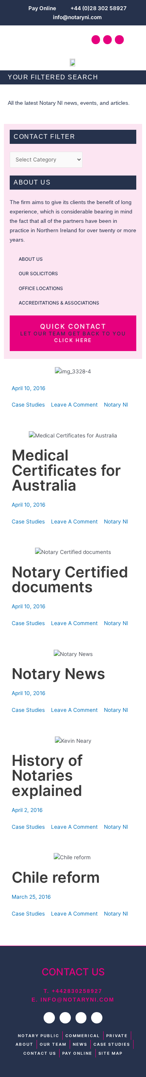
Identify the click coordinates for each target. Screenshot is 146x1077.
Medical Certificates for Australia (66, 470)
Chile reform (58, 877)
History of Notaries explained (47, 775)
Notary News (58, 674)
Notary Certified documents (70, 579)
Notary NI (116, 404)
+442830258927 (77, 991)
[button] (16, 39)
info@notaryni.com (77, 999)
